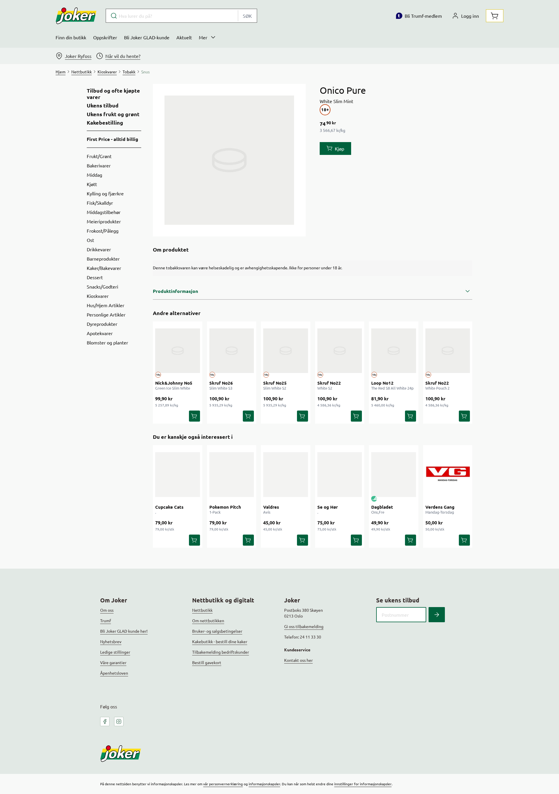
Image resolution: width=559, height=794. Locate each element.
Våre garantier (113, 662)
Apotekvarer (100, 333)
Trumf (105, 620)
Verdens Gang (439, 507)
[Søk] (437, 614)
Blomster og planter (107, 342)
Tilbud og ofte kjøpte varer (113, 93)
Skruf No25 (275, 383)
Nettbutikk (202, 610)
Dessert (95, 277)
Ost (90, 240)
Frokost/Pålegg (102, 231)
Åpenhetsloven (114, 672)
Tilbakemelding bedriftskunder (220, 652)
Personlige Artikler (106, 314)
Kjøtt (92, 184)
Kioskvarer (98, 296)
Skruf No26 (221, 383)
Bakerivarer (99, 165)
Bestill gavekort (206, 662)
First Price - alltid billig (112, 139)
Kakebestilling (105, 122)
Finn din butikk (71, 37)
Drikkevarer (99, 249)
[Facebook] (104, 721)
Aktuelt (184, 37)
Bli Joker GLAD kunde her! (124, 631)
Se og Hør (327, 507)
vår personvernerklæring (223, 783)
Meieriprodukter (104, 221)
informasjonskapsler (264, 783)
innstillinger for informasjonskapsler (363, 783)
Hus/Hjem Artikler (105, 305)
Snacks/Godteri (102, 286)
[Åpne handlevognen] (494, 15)
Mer (203, 37)
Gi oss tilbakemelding (303, 626)
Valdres (271, 507)
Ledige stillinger (115, 652)
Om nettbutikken (208, 620)
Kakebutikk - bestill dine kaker (219, 641)
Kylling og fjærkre (105, 193)
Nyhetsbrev (110, 641)
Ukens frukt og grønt (113, 114)
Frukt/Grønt (99, 156)
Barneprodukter (103, 258)
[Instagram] (118, 721)
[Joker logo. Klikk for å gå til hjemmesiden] (76, 15)
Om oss (107, 610)
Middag (94, 175)
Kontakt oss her (298, 660)
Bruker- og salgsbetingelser (217, 631)
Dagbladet (382, 507)
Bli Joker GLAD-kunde (146, 37)
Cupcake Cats (169, 507)
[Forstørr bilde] (229, 160)
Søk (247, 16)
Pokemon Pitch (225, 507)
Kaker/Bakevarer (104, 268)
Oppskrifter (105, 37)
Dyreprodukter (102, 324)
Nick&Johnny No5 (173, 383)
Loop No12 (382, 383)
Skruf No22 (329, 383)
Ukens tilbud (102, 105)
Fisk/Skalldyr (100, 203)
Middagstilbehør (104, 212)
